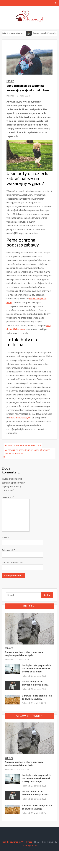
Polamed (10, 96)
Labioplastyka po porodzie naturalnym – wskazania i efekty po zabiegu (36, 668)
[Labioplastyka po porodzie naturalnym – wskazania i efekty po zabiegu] (12, 669)
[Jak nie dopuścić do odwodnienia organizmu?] (21, 33)
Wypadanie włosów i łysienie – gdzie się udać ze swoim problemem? (27, 451)
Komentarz (8, 497)
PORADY (10, 81)
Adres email (8, 550)
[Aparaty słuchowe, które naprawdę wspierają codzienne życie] (29, 628)
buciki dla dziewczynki (20, 417)
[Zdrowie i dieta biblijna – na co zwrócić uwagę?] (12, 699)
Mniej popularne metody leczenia (24, 445)
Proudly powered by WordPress (17, 841)
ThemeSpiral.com (29, 845)
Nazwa (6, 537)
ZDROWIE (9, 648)
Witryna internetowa (12, 562)
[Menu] (5, 3)
